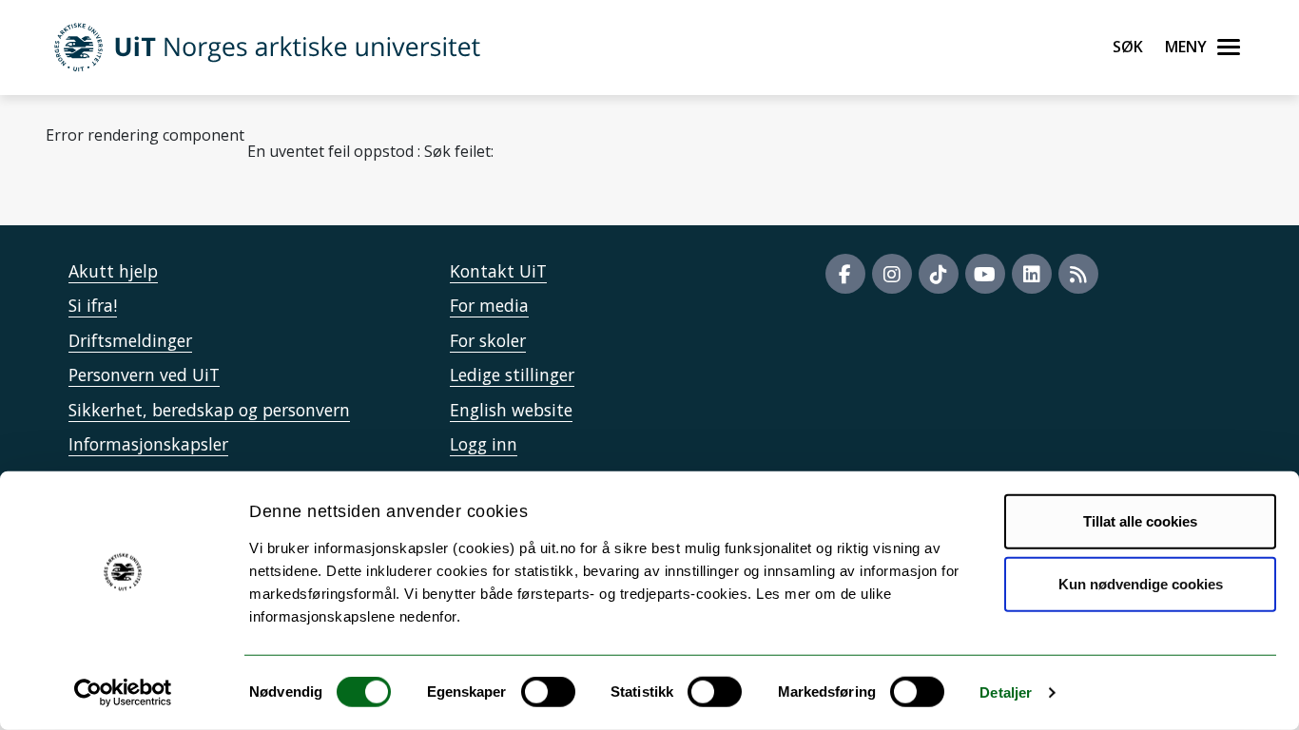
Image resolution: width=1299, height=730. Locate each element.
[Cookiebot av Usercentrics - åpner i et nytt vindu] (123, 693)
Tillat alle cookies (1140, 521)
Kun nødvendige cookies (1140, 583)
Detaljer (1005, 692)
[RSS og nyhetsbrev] (1078, 274)
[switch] (548, 692)
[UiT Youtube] (985, 274)
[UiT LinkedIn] (1032, 274)
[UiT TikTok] (939, 274)
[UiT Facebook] (845, 274)
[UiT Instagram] (892, 274)
